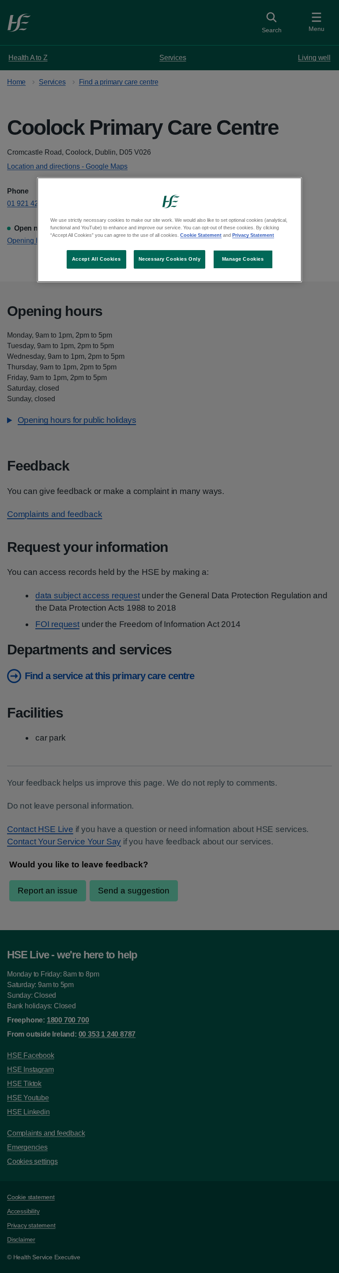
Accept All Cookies (96, 259)
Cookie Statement (201, 235)
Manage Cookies (243, 259)
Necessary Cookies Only (170, 259)
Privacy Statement (253, 235)
